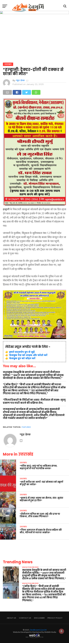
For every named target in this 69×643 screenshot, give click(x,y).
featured (26, 427)
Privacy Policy (54, 618)
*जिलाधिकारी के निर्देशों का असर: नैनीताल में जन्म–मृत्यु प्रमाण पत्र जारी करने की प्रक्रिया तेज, (34, 401)
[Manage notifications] (61, 631)
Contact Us (25, 618)
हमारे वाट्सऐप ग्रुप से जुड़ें (22, 352)
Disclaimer (39, 618)
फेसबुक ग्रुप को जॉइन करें (22, 358)
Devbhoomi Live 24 (38, 630)
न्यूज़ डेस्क (20, 80)
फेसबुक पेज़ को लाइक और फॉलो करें (28, 355)
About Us (11, 618)
